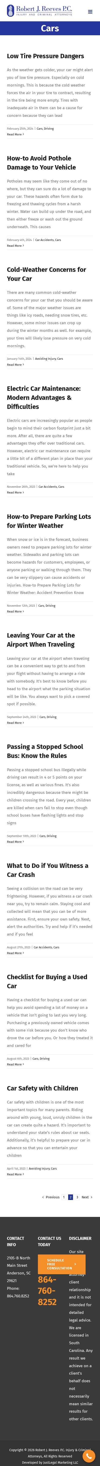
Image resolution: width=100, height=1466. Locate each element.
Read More (14, 134)
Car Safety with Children (42, 1088)
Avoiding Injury (45, 358)
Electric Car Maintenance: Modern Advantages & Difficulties (44, 398)
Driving (49, 128)
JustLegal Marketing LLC (60, 1463)
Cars (40, 128)
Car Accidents (44, 240)
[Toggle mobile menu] (90, 11)
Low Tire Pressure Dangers (45, 56)
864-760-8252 (47, 1290)
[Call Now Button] (89, 1456)
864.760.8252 (18, 1296)
